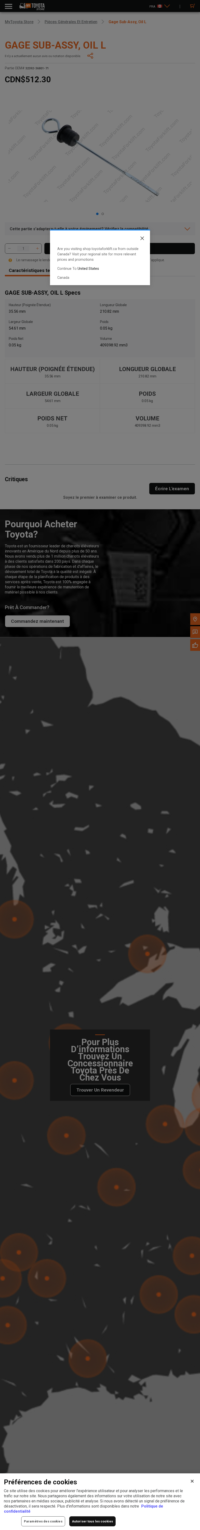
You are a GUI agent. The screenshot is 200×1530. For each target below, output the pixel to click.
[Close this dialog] (138, 239)
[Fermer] (192, 1481)
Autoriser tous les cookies (92, 1521)
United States (88, 268)
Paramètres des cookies (43, 1521)
